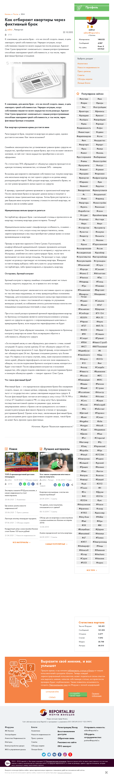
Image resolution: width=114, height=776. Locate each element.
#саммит (84, 169)
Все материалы (20, 542)
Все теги (91, 570)
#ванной (84, 186)
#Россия (83, 405)
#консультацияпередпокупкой (84, 261)
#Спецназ (100, 334)
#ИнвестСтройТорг (100, 342)
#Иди (99, 450)
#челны (84, 161)
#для (100, 182)
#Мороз (84, 359)
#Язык (99, 434)
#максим (100, 475)
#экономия (99, 207)
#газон (100, 211)
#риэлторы (84, 111)
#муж (83, 483)
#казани (99, 240)
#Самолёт (99, 269)
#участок (84, 232)
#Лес (99, 277)
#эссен (100, 248)
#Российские (83, 392)
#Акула (100, 321)
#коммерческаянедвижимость (84, 248)
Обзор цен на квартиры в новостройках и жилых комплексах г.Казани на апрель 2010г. (56, 520)
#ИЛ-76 (99, 326)
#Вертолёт (99, 290)
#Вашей (83, 388)
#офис (100, 128)
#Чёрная (84, 321)
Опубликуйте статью (52, 695)
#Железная (100, 550)
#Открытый (100, 438)
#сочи (99, 136)
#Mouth (99, 425)
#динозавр (100, 513)
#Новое (99, 504)
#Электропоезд (100, 542)
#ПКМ (84, 342)
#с (84, 194)
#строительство (84, 257)
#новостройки (99, 203)
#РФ (84, 334)
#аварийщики (100, 119)
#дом (83, 149)
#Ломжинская (84, 290)
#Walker (99, 517)
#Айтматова (99, 273)
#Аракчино (84, 508)
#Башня (99, 400)
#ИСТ (83, 346)
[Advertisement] (91, 595)
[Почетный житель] (88, 26)
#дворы (99, 103)
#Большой (84, 463)
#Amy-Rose (84, 517)
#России (83, 375)
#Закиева (100, 286)
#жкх (100, 99)
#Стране (100, 388)
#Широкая (99, 309)
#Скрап (83, 558)
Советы (70, 480)
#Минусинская (84, 504)
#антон (99, 471)
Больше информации (65, 773)
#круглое (100, 186)
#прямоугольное (100, 190)
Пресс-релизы (23, 512)
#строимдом (99, 261)
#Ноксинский (84, 265)
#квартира (84, 144)
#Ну (99, 442)
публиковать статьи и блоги (81, 670)
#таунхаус (84, 219)
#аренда (100, 124)
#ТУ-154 (100, 313)
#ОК (84, 525)
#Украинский (99, 446)
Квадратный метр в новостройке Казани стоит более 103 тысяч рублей (21, 530)
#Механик (99, 558)
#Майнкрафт (84, 546)
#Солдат (84, 338)
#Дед (99, 355)
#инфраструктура (100, 178)
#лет (100, 363)
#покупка (100, 232)
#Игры (99, 521)
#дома (84, 244)
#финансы (99, 111)
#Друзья (99, 492)
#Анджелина (99, 429)
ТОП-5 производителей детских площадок (19, 475)
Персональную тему (58, 685)
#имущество (99, 140)
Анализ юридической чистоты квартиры (56, 533)
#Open (84, 429)
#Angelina (84, 421)
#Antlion (83, 396)
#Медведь (83, 282)
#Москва (100, 396)
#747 (99, 305)
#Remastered (84, 533)
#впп (84, 140)
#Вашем (83, 384)
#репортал (84, 178)
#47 (84, 537)
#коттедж (99, 219)
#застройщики (99, 107)
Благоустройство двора (14, 746)
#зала (83, 198)
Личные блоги (83, 83)
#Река (83, 471)
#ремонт (100, 115)
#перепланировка (84, 136)
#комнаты (99, 236)
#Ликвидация (84, 380)
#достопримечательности (84, 157)
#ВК (99, 525)
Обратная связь (66, 738)
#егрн (83, 223)
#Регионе (100, 384)
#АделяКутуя (83, 350)
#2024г (83, 500)
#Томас (83, 488)
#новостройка (99, 161)
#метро (99, 165)
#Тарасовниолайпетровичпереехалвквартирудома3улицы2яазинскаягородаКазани (100, 244)
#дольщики (84, 115)
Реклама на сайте (67, 742)
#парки (84, 103)
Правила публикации (96, 694)
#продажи (83, 173)
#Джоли (83, 434)
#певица (83, 479)
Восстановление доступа (66, 733)
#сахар (99, 508)
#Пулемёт (100, 338)
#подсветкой (100, 194)
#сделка (99, 132)
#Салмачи (99, 301)
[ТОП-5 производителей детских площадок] (21, 462)
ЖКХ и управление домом (15, 749)
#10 (84, 363)
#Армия (99, 330)
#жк (84, 107)
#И (99, 488)
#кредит (99, 144)
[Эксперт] (92, 26)
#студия (83, 215)
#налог (84, 153)
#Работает (100, 409)
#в (84, 240)
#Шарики (100, 529)
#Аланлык (100, 533)
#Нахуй (84, 454)
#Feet (84, 521)
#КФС (99, 380)
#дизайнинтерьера (100, 215)
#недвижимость (84, 128)
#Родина (99, 459)
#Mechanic (99, 554)
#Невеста (84, 371)
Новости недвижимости (25, 535)
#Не (84, 409)
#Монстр (100, 392)
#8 (99, 350)
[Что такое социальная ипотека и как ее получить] (56, 462)
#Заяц (84, 446)
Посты (15, 14)
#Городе (84, 269)
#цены (83, 124)
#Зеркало (84, 182)
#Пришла (84, 467)
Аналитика (21, 499)
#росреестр (99, 227)
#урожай (100, 463)
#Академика (99, 294)
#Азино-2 (84, 273)
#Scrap (84, 554)
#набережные (100, 157)
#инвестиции (83, 132)
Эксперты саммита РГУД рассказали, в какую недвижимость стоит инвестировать (21, 493)
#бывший (100, 479)
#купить (83, 207)
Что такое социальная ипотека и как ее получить (55, 475)
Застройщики (10, 734)
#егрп (99, 223)
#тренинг (100, 169)
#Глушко (83, 301)
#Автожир (83, 442)
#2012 (100, 483)
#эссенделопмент (84, 252)
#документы (84, 165)
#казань (99, 153)
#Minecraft (83, 550)
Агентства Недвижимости (15, 738)
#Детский (84, 413)
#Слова (99, 417)
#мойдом (84, 119)
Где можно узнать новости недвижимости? (15, 506)
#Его (84, 492)
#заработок (83, 211)
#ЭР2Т (84, 542)
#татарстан (84, 227)
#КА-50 (99, 317)
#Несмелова (83, 309)
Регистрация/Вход (68, 727)
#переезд (100, 198)
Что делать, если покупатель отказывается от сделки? (51, 506)
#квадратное (84, 190)
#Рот (84, 438)
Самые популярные (55, 544)
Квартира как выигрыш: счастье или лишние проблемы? (54, 493)
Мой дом (8, 742)
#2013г (99, 359)
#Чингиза (84, 277)
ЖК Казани (9, 731)
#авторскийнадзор (100, 257)
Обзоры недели (31, 480)
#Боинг (84, 305)
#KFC (99, 375)
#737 (83, 326)
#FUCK (84, 562)
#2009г (83, 317)
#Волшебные (83, 529)
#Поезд (99, 282)
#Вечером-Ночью (84, 295)
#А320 (84, 330)
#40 (84, 496)
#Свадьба (99, 367)
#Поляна (99, 537)
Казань (8, 14)
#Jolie (99, 421)
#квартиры (84, 203)
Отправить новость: (94, 729)
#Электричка (84, 459)
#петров (84, 475)
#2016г (99, 496)
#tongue (83, 425)
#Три (84, 286)
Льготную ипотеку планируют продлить (20, 518)
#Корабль (84, 450)
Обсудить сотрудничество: (93, 737)
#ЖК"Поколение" (100, 346)
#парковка (99, 173)
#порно (99, 562)
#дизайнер (99, 252)
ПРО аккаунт (64, 746)
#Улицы (100, 546)
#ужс (99, 500)
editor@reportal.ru (92, 32)
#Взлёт (84, 417)
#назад (84, 367)
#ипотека (84, 99)
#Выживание (99, 371)
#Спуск (99, 265)
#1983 (84, 513)
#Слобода (84, 313)
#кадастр (84, 236)
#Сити (84, 400)
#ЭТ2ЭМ (100, 454)
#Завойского (84, 355)
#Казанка (100, 467)
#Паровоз (99, 413)
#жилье (100, 149)
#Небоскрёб (99, 405)
